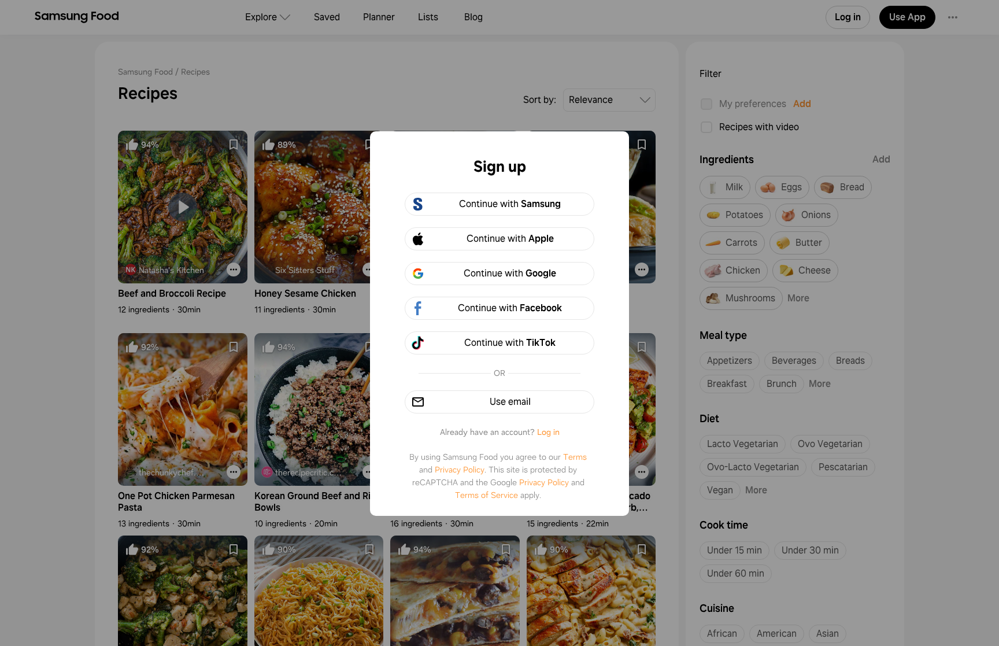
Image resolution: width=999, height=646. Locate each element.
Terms (575, 457)
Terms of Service (486, 495)
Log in (548, 432)
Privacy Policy (459, 469)
